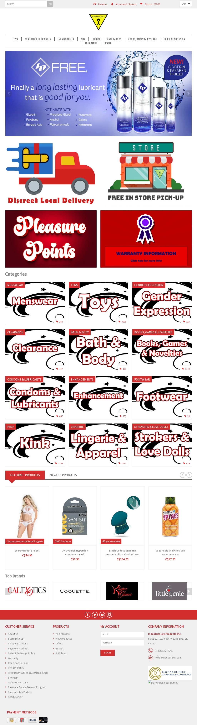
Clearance (91, 43)
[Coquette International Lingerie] (74, 591)
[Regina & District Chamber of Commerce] (170, 673)
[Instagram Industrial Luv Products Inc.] (109, 615)
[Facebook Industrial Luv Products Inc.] (87, 615)
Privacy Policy (16, 667)
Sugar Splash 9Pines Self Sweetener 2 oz (170, 552)
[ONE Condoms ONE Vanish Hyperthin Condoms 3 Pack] (75, 516)
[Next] (188, 93)
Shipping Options (18, 643)
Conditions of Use (18, 663)
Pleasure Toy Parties (20, 692)
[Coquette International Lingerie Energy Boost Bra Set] (27, 516)
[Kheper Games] (122, 591)
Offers (59, 643)
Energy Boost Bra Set (27, 550)
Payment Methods (18, 648)
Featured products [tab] (25, 475)
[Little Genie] (169, 591)
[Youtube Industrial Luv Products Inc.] (102, 615)
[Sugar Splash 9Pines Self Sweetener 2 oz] (170, 516)
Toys (15, 39)
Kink (82, 39)
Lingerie (96, 39)
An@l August (15, 697)
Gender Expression (174, 39)
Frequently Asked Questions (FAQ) (28, 672)
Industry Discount (18, 682)
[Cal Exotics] (27, 591)
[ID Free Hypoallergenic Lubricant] (98, 93)
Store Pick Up (16, 638)
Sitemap (13, 677)
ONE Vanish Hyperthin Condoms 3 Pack (75, 552)
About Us (13, 634)
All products (63, 634)
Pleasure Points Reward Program (27, 687)
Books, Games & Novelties (142, 39)
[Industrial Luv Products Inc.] (98, 21)
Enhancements (66, 39)
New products (64, 638)
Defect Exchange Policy (21, 653)
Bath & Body (114, 39)
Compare (102, 4)
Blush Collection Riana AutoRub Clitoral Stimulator (122, 552)
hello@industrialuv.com (168, 657)
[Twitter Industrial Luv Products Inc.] (95, 615)
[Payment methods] (11, 720)
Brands (108, 43)
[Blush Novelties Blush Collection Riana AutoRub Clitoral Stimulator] (122, 516)
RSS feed (61, 653)
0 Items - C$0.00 (152, 4)
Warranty (13, 658)
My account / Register (125, 4)
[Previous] (8, 93)
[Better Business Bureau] (170, 682)
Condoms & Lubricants (37, 39)
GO (50, 4)
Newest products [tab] (63, 475)
